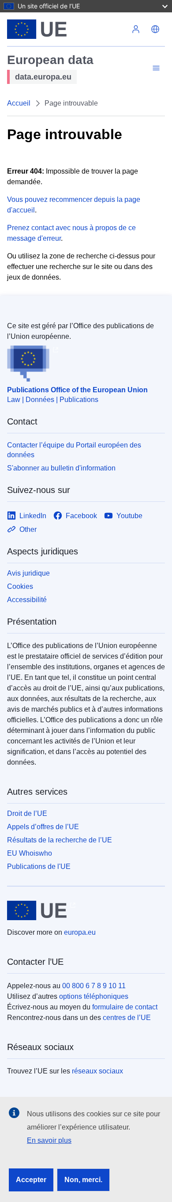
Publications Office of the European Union (77, 390)
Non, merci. (83, 1179)
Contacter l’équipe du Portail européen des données (74, 450)
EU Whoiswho (29, 853)
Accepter (31, 1179)
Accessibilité (27, 599)
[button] (155, 29)
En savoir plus (49, 1140)
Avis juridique (28, 573)
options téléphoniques (93, 996)
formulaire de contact (124, 1007)
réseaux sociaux (97, 1071)
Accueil (18, 103)
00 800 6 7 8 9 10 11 (94, 986)
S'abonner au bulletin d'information (61, 468)
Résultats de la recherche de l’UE (59, 840)
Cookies (20, 586)
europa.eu (80, 932)
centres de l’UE (127, 1017)
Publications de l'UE (39, 866)
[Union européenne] (66, 29)
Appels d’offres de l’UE (43, 826)
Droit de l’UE (27, 813)
